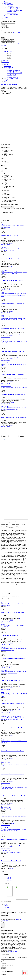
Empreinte (9, 880)
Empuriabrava (4, 785)
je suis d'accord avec (12, 32)
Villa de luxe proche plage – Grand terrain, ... (12, 280)
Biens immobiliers (8, 4)
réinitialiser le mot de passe (7, 42)
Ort (2, 171)
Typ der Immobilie (5, 147)
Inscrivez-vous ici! (14, 43)
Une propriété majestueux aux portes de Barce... (13, 394)
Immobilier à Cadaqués (12, 9)
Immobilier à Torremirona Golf (14, 10)
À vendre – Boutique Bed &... (10, 84)
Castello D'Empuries (6, 850)
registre (3, 37)
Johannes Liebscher (5, 244)
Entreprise (6, 17)
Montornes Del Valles (6, 386)
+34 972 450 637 (8, 51)
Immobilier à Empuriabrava (13, 7)
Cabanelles (3, 247)
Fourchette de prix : (5, 204)
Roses (2, 292)
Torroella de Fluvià (5, 363)
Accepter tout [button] (11, 919)
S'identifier (3, 26)
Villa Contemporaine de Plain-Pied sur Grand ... (13, 795)
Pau (1, 602)
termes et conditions (17, 32)
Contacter (9, 877)
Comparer (3, 974)
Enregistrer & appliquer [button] (6, 950)
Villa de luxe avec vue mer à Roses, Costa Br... (13, 303)
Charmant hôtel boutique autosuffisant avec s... (13, 258)
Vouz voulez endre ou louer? (11, 15)
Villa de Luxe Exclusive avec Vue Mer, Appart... (13, 328)
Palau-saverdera (4, 270)
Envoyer (3, 968)
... (20, 241)
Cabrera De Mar (5, 406)
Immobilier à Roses (11, 13)
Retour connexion (5, 43)
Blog (5, 18)
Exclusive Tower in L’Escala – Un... (10, 235)
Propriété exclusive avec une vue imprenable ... (13, 612)
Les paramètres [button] (4, 919)
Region (2, 165)
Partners (9, 878)
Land (2, 158)
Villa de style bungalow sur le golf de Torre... (12, 351)
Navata (2, 339)
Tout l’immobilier (11, 6)
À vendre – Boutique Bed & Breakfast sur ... (12, 374)
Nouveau (6, 2)
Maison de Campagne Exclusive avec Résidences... (14, 417)
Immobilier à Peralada (12, 14)
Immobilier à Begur (11, 11)
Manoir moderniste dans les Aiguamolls (11, 861)
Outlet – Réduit (7, 3)
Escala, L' (3, 224)
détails (11, 243)
